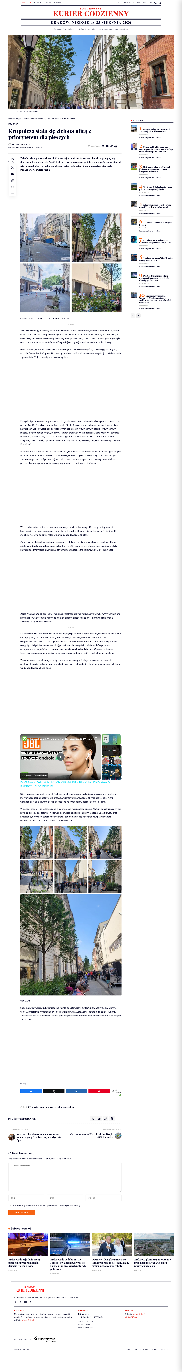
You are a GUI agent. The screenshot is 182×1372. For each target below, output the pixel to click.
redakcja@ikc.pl (125, 3)
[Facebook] (15, 1301)
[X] (20, 1301)
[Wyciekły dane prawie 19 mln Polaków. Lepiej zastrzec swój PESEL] (134, 239)
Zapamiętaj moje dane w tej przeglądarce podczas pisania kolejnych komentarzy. (46, 1205)
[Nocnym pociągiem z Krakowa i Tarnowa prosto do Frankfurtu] (134, 128)
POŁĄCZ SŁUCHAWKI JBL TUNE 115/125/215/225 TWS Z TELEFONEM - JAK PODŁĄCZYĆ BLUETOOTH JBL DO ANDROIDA (60, 738)
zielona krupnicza (66, 1107)
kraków (35, 1107)
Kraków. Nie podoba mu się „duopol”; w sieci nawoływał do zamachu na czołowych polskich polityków (68, 1264)
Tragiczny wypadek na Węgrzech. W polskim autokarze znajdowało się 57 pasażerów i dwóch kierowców (155, 299)
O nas (130, 1350)
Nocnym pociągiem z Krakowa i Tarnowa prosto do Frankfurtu (154, 130)
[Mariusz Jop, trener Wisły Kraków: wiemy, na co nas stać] (134, 257)
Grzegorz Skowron (20, 144)
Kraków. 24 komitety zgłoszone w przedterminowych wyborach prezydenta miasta (152, 1263)
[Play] (111, 761)
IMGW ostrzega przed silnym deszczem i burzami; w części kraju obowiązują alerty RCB (154, 278)
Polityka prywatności (146, 1350)
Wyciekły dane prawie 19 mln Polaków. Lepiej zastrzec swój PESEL (155, 241)
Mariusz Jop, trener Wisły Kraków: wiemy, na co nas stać (156, 259)
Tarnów (47, 2)
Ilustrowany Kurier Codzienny (150, 138)
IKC (29, 1107)
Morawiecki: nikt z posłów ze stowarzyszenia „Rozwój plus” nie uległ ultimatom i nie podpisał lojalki (156, 149)
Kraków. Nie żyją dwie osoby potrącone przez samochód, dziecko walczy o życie (24, 1263)
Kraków (37, 2)
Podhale (58, 2)
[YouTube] (25, 1301)
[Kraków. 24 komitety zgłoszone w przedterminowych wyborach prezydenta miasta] (154, 1244)
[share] (95, 737)
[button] (155, 3)
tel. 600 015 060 (144, 3)
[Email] (107, 146)
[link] (24, 738)
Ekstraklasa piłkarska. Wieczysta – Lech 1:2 (156, 223)
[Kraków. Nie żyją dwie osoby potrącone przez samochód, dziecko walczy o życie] (28, 1244)
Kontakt (163, 1350)
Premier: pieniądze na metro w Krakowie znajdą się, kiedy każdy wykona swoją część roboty (110, 1263)
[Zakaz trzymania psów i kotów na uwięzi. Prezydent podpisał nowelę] (134, 204)
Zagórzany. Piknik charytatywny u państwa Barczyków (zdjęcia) (155, 188)
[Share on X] (103, 146)
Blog (18, 118)
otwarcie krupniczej (48, 1107)
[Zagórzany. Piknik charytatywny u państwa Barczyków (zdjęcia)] (134, 186)
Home (11, 118)
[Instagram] (30, 1301)
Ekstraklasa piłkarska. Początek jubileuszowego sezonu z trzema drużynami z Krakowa (154, 169)
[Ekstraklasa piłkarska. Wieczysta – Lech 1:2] (134, 221)
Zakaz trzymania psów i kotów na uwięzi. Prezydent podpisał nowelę (155, 205)
